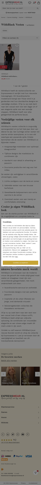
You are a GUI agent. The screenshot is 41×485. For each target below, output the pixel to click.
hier (4, 245)
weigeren (24, 250)
